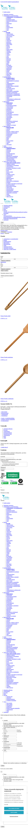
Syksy (7, 28)
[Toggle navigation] (1, 203)
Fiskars (8, 61)
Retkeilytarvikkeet (10, 185)
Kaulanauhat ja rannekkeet (12, 114)
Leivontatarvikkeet (10, 88)
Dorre (7, 57)
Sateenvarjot (9, 187)
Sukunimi (19, 731)
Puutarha (8, 182)
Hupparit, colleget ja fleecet (12, 131)
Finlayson (8, 58)
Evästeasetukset (14, 816)
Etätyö (7, 22)
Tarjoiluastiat (9, 96)
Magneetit (8, 118)
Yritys (4, 214)
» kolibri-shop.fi (4, 447)
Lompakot (8, 177)
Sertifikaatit (14, 217)
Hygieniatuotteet (10, 112)
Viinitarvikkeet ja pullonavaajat (13, 99)
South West (8, 74)
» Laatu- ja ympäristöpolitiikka (7, 418)
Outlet (4, 145)
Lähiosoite (19, 743)
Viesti (4, 750)
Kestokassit (8, 135)
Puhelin (5, 738)
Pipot (7, 139)
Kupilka (8, 39)
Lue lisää (6, 804)
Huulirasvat (9, 110)
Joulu (7, 24)
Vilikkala (8, 50)
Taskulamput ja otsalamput (12, 191)
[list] (2, 277)
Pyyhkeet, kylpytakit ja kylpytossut (14, 183)
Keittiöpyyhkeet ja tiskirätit (12, 86)
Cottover (8, 54)
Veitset (7, 97)
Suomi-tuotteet (9, 27)
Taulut (7, 194)
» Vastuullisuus (4, 415)
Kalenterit (8, 151)
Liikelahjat (12, 212)
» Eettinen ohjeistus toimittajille (8, 419)
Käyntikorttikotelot (10, 153)
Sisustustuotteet (9, 190)
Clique (7, 53)
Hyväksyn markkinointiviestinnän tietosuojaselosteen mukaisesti (10, 464)
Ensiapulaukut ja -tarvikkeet (12, 80)
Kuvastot (5, 208)
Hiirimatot (8, 149)
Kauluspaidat (9, 134)
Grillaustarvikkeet (10, 83)
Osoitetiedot (6, 741)
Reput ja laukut (9, 140)
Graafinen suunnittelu (11, 700)
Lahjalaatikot (9, 117)
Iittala (7, 63)
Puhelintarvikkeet (10, 158)
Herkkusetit (9, 23)
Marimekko (9, 43)
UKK (16, 218)
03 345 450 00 (4, 1)
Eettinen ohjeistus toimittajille (13, 708)
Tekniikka (8, 123)
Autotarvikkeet (9, 106)
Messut (8, 26)
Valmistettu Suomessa (8, 14)
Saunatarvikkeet (10, 188)
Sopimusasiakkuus (18, 212)
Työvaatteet (9, 144)
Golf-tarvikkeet (9, 166)
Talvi (7, 30)
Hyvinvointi (9, 169)
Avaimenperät (9, 108)
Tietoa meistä (9, 704)
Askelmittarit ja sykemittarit (12, 165)
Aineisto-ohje (6, 212)
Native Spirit (9, 44)
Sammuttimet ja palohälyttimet (13, 95)
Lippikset (8, 136)
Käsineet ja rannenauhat (11, 132)
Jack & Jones (9, 36)
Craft (7, 56)
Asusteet (8, 129)
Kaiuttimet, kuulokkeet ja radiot (13, 168)
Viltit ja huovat (9, 196)
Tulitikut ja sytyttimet (11, 125)
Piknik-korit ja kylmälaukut (12, 181)
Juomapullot (9, 113)
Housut (8, 130)
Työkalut (8, 195)
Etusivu (2, 233)
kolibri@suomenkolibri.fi (13, 1)
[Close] (1, 487)
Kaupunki (19, 744)
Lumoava (8, 41)
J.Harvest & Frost (10, 35)
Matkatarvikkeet (10, 178)
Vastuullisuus (9, 217)
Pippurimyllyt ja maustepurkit (13, 93)
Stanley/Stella (9, 49)
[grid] (1, 277)
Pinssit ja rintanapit (10, 122)
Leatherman (9, 67)
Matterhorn (8, 69)
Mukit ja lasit (9, 90)
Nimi (4, 728)
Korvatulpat (9, 116)
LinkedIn (5, 720)
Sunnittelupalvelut (7, 434)
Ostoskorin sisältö (7, 781)
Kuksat (8, 173)
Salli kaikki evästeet (14, 808)
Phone (4, 774)
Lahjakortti (5, 219)
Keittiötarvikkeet (7, 77)
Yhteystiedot (6, 216)
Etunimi (19, 730)
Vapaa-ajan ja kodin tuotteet (9, 161)
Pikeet (7, 138)
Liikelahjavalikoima (7, 205)
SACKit (8, 47)
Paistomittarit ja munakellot (12, 91)
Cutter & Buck (9, 34)
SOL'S (7, 48)
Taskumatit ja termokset (11, 192)
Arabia (7, 62)
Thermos (8, 75)
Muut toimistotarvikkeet (11, 157)
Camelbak (8, 52)
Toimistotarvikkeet (7, 147)
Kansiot (8, 152)
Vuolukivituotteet (10, 100)
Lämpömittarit (9, 175)
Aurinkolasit (9, 104)
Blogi (4, 209)
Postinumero (20, 746)
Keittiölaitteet (9, 84)
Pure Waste (8, 73)
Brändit (5, 31)
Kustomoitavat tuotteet (11, 105)
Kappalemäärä (6, 747)
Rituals (7, 45)
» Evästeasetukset (5, 420)
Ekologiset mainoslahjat (11, 21)
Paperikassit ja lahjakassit (12, 121)
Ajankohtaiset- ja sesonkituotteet (10, 15)
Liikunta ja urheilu (10, 164)
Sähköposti (3, 467)
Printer (7, 71)
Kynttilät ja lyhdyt (10, 174)
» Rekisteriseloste (4, 413)
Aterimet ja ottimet (10, 79)
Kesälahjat (8, 18)
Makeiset (8, 119)
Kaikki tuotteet (6, 12)
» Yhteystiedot (4, 411)
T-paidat (8, 142)
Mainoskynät (9, 155)
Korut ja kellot (9, 172)
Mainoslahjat (6, 101)
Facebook (3, 456)
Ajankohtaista (6, 206)
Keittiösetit (8, 87)
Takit (7, 143)
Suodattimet (3, 262)
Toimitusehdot (4, 414)
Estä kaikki (14, 812)
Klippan (8, 37)
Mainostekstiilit (6, 126)
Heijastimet (8, 109)
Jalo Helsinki (9, 66)
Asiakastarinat (11, 218)
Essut (7, 82)
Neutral (8, 70)
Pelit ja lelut (9, 179)
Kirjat (7, 170)
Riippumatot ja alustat (11, 186)
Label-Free (8, 40)
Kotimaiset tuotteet (10, 19)
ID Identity (8, 65)
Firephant (8, 60)
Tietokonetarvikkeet (10, 160)
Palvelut (5, 210)
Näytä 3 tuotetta (4, 270)
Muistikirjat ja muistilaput (12, 156)
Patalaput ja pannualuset (11, 92)
